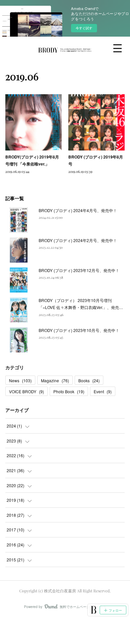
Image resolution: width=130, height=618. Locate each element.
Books (89, 380)
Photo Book (68, 391)
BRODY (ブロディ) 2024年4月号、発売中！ (78, 210)
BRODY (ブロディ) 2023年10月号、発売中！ (79, 330)
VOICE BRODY (26, 391)
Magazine (55, 380)
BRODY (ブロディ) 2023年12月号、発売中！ (79, 270)
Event (103, 391)
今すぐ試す (84, 28)
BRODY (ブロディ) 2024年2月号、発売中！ (78, 240)
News (20, 380)
